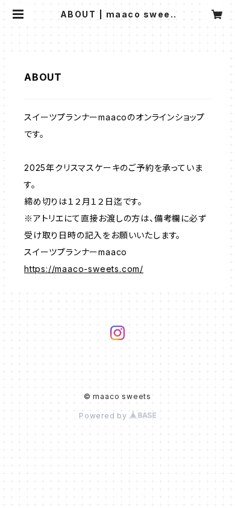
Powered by (104, 415)
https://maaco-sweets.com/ (83, 269)
